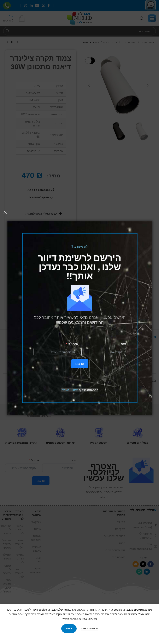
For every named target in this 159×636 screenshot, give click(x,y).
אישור (68, 628)
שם (123, 344)
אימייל (73, 344)
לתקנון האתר (70, 390)
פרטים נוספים (89, 628)
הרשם (79, 364)
